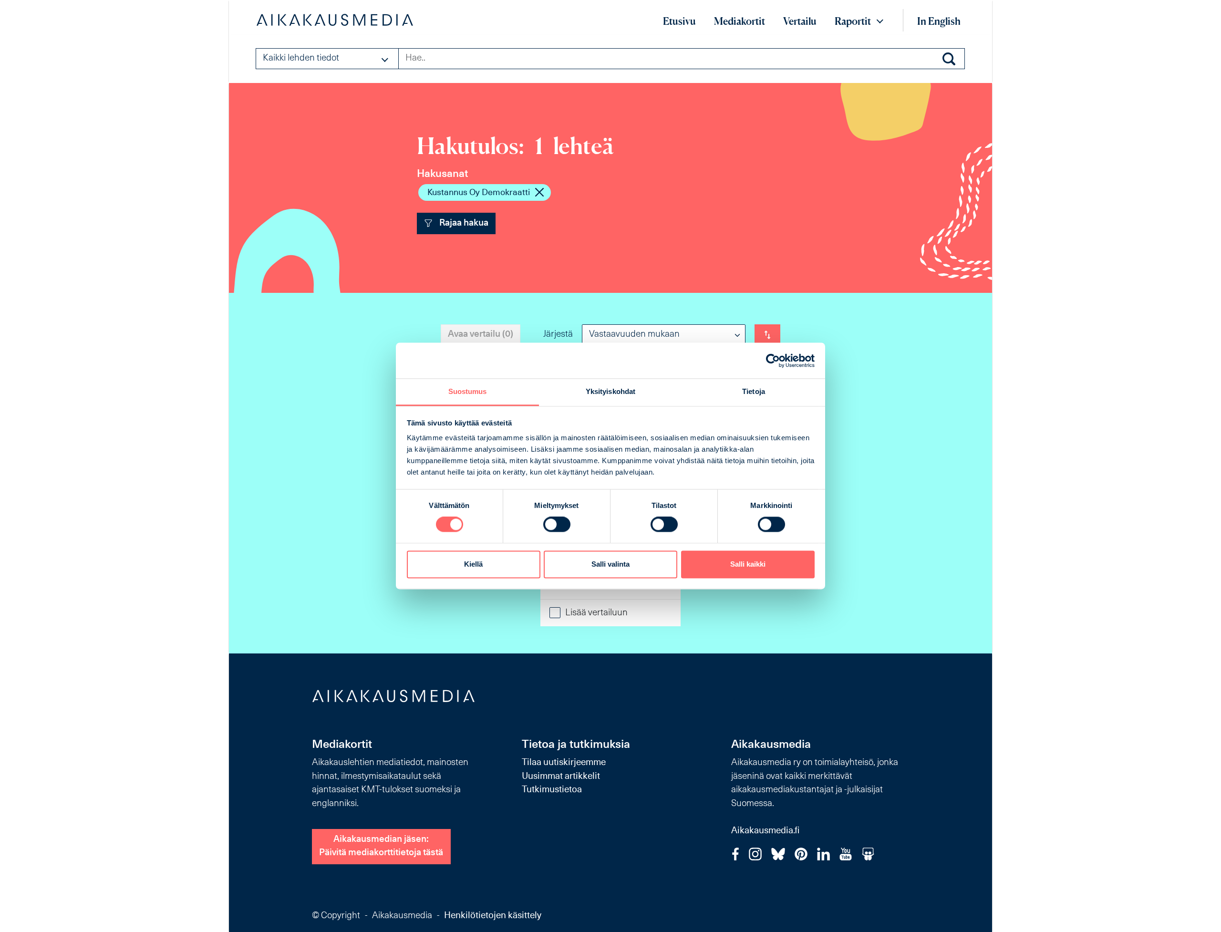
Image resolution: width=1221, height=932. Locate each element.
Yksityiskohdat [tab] (610, 391)
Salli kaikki (748, 564)
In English (939, 21)
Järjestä (558, 334)
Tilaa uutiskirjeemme (564, 762)
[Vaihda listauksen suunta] (768, 335)
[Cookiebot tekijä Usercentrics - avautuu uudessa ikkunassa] (773, 360)
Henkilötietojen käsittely (492, 916)
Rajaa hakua (462, 223)
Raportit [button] (853, 21)
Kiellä (473, 564)
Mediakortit (739, 21)
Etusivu (679, 21)
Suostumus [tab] (467, 391)
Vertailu (800, 21)
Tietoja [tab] (753, 391)
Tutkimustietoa (552, 790)
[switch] (556, 524)
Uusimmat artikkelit (561, 776)
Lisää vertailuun (596, 613)
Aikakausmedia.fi (765, 831)
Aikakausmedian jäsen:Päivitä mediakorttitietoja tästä (381, 846)
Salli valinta (610, 564)
